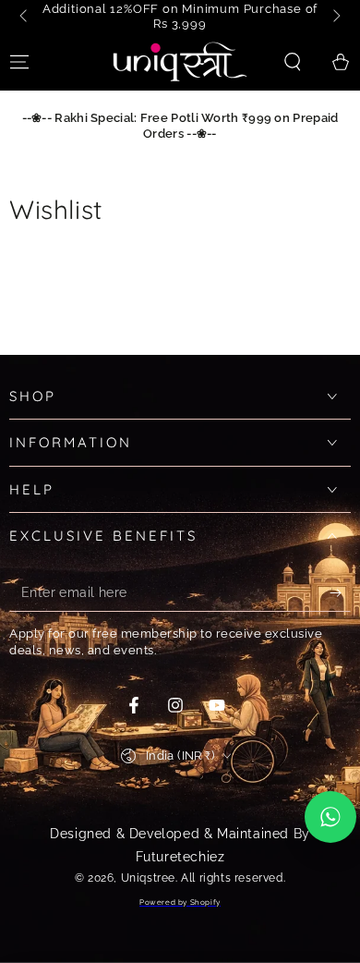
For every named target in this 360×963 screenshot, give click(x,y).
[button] (293, 62)
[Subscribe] (340, 593)
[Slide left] (25, 16)
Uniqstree (148, 878)
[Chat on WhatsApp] (330, 817)
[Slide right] (335, 16)
